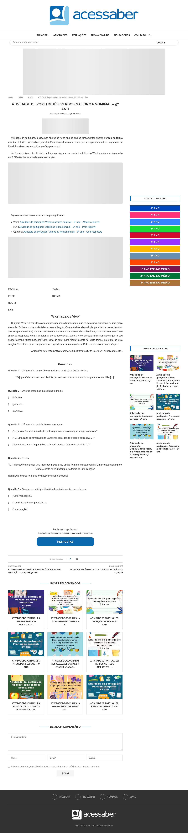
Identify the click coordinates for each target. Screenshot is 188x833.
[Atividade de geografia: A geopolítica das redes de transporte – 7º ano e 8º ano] (65, 687)
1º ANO (155, 208)
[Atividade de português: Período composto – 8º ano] (104, 687)
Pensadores (122, 35)
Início (10, 97)
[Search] (149, 35)
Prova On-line (100, 35)
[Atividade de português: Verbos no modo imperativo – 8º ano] (104, 644)
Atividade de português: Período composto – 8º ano (104, 706)
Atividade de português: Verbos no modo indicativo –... (26, 621)
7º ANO (155, 248)
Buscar (161, 43)
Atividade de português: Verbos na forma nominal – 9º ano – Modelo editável (60, 222)
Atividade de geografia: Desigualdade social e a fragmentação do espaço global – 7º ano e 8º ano (141, 450)
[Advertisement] (163, 803)
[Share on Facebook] (74, 559)
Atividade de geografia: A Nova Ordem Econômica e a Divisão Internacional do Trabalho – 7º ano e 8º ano (168, 382)
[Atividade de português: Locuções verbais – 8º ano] (104, 602)
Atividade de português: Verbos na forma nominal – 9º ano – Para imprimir (57, 227)
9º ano (30, 97)
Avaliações (79, 35)
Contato (140, 35)
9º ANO (155, 262)
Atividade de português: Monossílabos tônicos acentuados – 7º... (26, 706)
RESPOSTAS (65, 541)
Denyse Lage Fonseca (70, 113)
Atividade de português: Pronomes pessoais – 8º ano (26, 664)
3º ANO (155, 221)
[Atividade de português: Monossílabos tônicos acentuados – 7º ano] (26, 687)
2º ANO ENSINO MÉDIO (155, 275)
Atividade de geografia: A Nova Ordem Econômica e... (65, 621)
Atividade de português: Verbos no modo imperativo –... (104, 664)
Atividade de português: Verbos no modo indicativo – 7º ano (141, 379)
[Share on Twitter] (77, 559)
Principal (43, 35)
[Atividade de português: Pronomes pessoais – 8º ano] (26, 644)
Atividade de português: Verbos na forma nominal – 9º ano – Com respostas (62, 231)
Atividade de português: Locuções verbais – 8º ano (104, 621)
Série (20, 97)
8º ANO (155, 255)
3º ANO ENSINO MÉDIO (155, 282)
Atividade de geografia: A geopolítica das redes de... (65, 706)
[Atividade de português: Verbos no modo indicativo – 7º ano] (26, 602)
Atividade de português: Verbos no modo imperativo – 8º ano (167, 447)
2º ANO (155, 215)
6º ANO (155, 242)
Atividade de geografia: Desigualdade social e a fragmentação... (65, 664)
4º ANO (155, 228)
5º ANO (155, 235)
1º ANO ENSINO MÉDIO (155, 269)
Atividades (60, 35)
